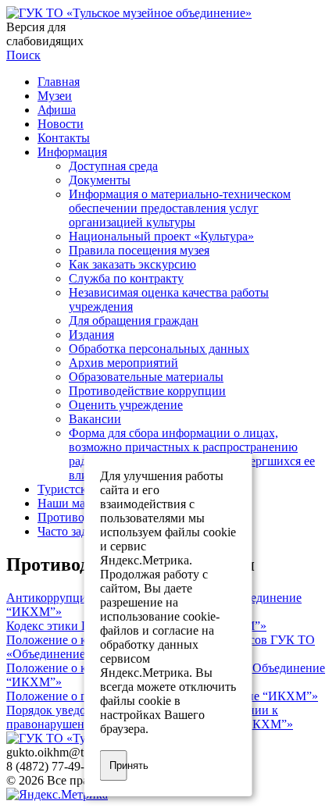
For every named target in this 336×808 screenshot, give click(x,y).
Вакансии (95, 418)
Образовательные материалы (146, 376)
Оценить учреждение (126, 404)
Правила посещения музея (139, 250)
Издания (91, 334)
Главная (59, 81)
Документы (99, 180)
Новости (61, 123)
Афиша (57, 109)
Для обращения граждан (133, 320)
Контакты (64, 137)
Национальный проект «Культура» (161, 236)
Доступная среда (113, 166)
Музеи (55, 95)
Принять (118, 765)
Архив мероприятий (123, 362)
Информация (72, 151)
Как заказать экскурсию (132, 264)
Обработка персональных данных (159, 348)
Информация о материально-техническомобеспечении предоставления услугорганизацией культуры (180, 208)
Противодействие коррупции (147, 390)
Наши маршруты (82, 503)
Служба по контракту (126, 278)
